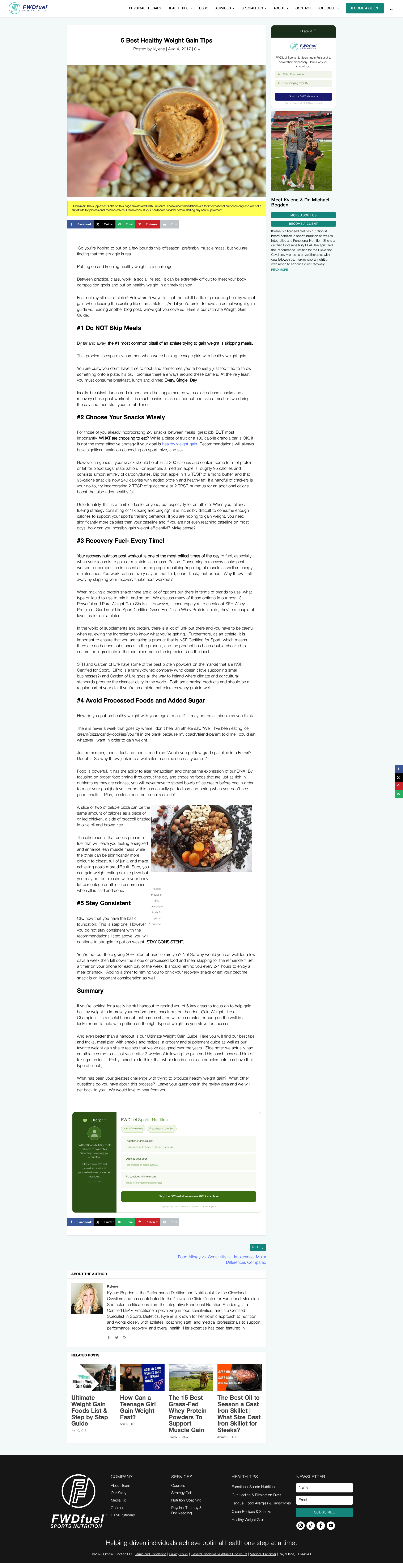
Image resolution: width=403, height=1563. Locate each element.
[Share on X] (399, 777)
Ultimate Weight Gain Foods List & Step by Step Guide (89, 1411)
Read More (279, 270)
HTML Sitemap (123, 1515)
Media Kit (118, 1500)
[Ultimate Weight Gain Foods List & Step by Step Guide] (93, 1377)
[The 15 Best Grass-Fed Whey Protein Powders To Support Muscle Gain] (191, 1377)
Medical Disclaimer (263, 1554)
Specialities (252, 8)
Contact (303, 8)
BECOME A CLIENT (365, 8)
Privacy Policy (178, 1554)
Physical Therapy (145, 8)
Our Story (118, 1493)
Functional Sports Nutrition (253, 1487)
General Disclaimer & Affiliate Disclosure (219, 1554)
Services (223, 8)
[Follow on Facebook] (321, 1525)
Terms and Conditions (150, 1554)
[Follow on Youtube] (331, 1525)
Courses (178, 1485)
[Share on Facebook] (399, 769)
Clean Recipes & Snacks (251, 1511)
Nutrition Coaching (186, 1500)
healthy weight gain (179, 444)
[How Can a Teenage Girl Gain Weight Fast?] (142, 1377)
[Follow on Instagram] (300, 1525)
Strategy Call (181, 1493)
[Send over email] (399, 794)
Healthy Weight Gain (248, 1520)
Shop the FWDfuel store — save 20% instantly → (189, 1196)
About (279, 8)
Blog (203, 8)
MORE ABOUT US (303, 215)
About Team (120, 1485)
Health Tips (178, 8)
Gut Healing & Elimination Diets (256, 1495)
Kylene (112, 1286)
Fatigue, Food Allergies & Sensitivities (261, 1503)
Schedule (326, 8)
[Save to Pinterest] (399, 786)
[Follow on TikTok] (310, 1525)
